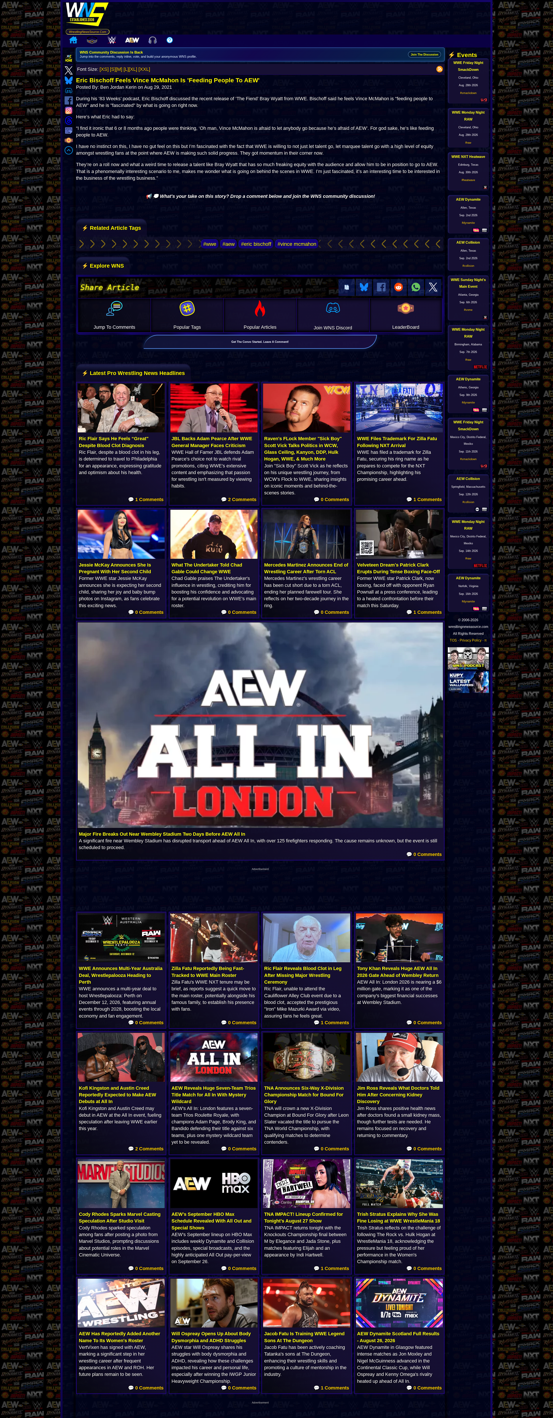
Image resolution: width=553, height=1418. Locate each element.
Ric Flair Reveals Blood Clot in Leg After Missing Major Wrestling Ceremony (303, 975)
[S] (113, 69)
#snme (468, 309)
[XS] (104, 69)
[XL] (133, 69)
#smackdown (468, 93)
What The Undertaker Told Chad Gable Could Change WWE (207, 568)
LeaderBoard (405, 327)
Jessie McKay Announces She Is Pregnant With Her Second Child (115, 568)
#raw (468, 142)
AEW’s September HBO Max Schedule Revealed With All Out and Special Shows (211, 1221)
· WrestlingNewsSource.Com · (87, 31)
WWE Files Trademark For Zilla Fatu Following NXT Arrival (397, 442)
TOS (453, 640)
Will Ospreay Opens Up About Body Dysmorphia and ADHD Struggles (211, 1337)
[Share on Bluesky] (364, 287)
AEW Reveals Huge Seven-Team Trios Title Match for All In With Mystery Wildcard (214, 1094)
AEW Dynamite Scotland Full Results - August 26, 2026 (398, 1337)
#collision (468, 265)
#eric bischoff (256, 244)
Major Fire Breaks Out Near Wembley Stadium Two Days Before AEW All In (162, 834)
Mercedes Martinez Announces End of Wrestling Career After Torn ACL (306, 568)
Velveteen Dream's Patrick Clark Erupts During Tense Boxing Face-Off (398, 568)
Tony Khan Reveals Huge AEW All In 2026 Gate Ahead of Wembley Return (398, 972)
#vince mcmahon (297, 244)
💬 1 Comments (146, 499)
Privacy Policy (470, 640)
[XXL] (144, 69)
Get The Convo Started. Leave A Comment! (260, 341)
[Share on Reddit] (399, 287)
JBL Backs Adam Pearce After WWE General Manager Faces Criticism (212, 442)
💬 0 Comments (331, 499)
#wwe (209, 244)
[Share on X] (433, 287)
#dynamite (468, 222)
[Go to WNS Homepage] (88, 15)
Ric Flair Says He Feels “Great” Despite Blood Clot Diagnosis (114, 442)
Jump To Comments (114, 327)
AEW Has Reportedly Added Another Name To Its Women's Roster (119, 1337)
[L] (126, 69)
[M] (119, 69)
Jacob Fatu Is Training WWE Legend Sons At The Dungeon (304, 1337)
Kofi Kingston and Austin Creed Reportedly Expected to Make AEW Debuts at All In (117, 1094)
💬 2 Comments (238, 499)
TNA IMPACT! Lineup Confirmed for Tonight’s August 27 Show (303, 1218)
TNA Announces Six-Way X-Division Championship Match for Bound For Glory (304, 1094)
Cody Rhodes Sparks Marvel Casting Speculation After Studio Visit (119, 1218)
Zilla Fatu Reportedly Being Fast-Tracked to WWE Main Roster (208, 972)
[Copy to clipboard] (346, 287)
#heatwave (468, 180)
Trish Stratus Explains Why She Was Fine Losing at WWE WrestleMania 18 (398, 1218)
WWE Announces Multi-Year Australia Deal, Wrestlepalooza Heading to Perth (120, 975)
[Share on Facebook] (381, 287)
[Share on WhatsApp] (416, 287)
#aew (228, 244)
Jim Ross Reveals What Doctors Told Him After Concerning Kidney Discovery (398, 1094)
